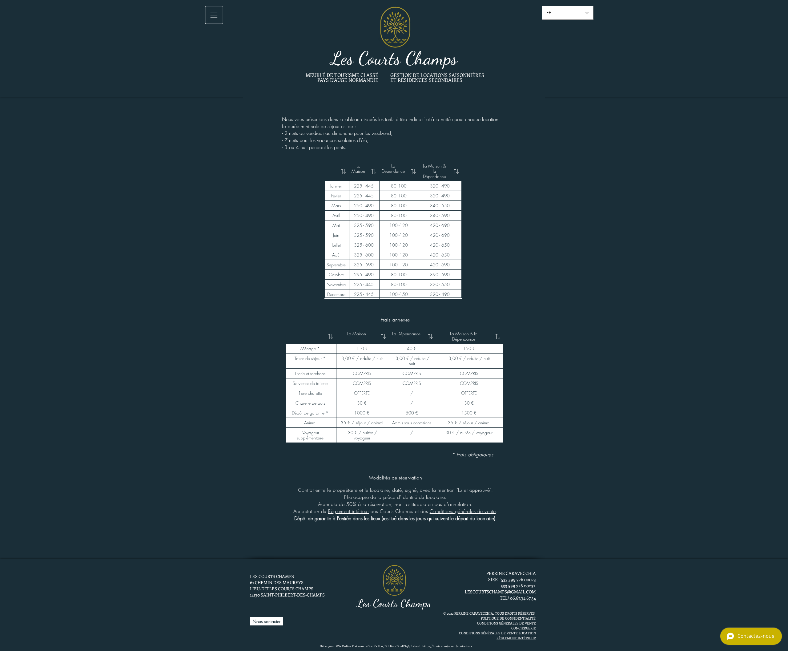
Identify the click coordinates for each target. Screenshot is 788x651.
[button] (214, 15)
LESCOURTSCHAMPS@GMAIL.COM (500, 592)
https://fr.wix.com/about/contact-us (447, 646)
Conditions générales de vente (463, 511)
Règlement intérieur (348, 511)
